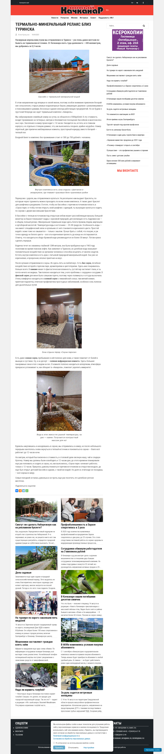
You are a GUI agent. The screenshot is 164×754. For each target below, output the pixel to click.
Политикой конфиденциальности (65, 736)
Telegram (19, 735)
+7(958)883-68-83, (121, 731)
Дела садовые (23, 572)
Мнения (74, 18)
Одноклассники (21, 728)
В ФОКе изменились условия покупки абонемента (82, 646)
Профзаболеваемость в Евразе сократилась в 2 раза (78, 526)
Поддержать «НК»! (106, 18)
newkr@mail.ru (138, 738)
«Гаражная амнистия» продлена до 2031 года (124, 140)
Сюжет (93, 18)
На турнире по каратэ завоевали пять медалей (36, 619)
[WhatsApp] (26, 490)
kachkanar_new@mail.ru (122, 738)
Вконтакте (19, 731)
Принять (59, 747)
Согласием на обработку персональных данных (71, 739)
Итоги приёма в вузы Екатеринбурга (121, 119)
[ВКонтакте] (16, 490)
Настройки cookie (153, 750)
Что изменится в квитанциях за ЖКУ (121, 114)
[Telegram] (23, 490)
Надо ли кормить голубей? (30, 689)
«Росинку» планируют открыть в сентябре (123, 145)
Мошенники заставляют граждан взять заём (34, 643)
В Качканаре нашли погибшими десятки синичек (78, 598)
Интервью (84, 18)
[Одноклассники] (20, 490)
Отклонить (73, 747)
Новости (54, 18)
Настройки (89, 747)
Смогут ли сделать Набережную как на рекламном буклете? (35, 526)
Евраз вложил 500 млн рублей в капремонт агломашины (123, 162)
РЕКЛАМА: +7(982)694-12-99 (116, 735)
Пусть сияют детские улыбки (118, 155)
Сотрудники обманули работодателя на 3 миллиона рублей (81, 550)
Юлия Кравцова (23, 35)
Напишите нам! (24, 3)
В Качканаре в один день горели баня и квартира (125, 135)
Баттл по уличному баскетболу (119, 130)
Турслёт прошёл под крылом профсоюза (123, 124)
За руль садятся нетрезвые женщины (76, 694)
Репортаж (65, 18)
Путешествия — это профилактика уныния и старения (127, 150)
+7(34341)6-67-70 (134, 731)
